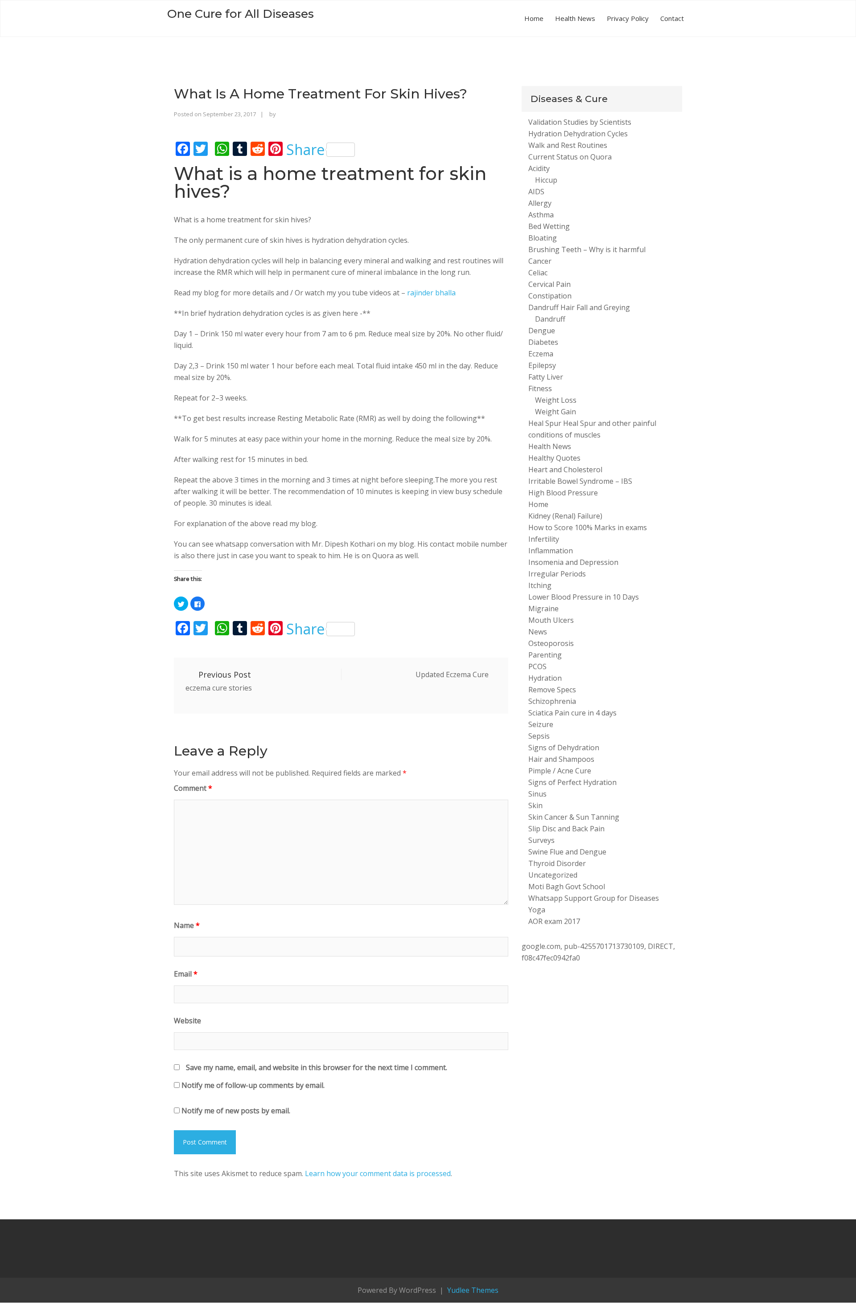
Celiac (537, 273)
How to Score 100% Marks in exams (587, 527)
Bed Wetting (549, 226)
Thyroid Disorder (557, 863)
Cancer (539, 261)
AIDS (536, 191)
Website (187, 1021)
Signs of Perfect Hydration (572, 782)
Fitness (540, 388)
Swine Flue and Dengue (567, 852)
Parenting (545, 655)
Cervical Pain (549, 284)
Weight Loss (555, 400)
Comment (193, 788)
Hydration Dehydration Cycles (578, 134)
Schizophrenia (552, 701)
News (537, 632)
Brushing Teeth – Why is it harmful (587, 249)
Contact (672, 18)
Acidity (539, 168)
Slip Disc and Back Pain (566, 829)
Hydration (545, 678)
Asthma (541, 215)
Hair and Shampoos (561, 759)
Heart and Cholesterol (565, 469)
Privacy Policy (628, 18)
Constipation (550, 296)
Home (533, 18)
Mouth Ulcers (551, 620)
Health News (575, 18)
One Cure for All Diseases (240, 14)
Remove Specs (552, 690)
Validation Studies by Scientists (579, 122)
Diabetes (543, 342)
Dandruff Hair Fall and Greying (579, 307)
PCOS (537, 666)
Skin (535, 805)
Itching (539, 585)
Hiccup (546, 180)
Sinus (537, 794)
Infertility (543, 539)
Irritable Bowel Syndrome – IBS (580, 481)
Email (186, 974)
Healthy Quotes (554, 458)
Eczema (540, 354)
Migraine (543, 608)
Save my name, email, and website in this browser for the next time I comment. (316, 1067)
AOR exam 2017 (554, 921)
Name (187, 925)
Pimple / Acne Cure (559, 771)
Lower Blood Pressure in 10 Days (583, 597)
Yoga (536, 910)
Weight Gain (555, 412)
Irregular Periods (557, 574)
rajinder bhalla (431, 293)
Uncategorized (552, 875)
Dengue (541, 330)
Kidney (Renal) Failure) (565, 516)
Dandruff (550, 319)
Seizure (540, 724)
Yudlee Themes (471, 1290)
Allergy (539, 203)
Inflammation (550, 551)
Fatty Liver (545, 377)
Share (305, 150)
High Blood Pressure (563, 493)
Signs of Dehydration (563, 747)
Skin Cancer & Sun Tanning (573, 817)
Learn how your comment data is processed (378, 1173)
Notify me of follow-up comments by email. (253, 1085)
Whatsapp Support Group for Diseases (593, 898)
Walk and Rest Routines (567, 145)
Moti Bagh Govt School (566, 886)
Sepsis (539, 736)
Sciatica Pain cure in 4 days (572, 713)
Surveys (541, 840)
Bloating (542, 238)
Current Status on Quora (570, 157)
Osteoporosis (551, 643)
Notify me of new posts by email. (235, 1111)
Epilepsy (542, 365)
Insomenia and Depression (573, 562)
